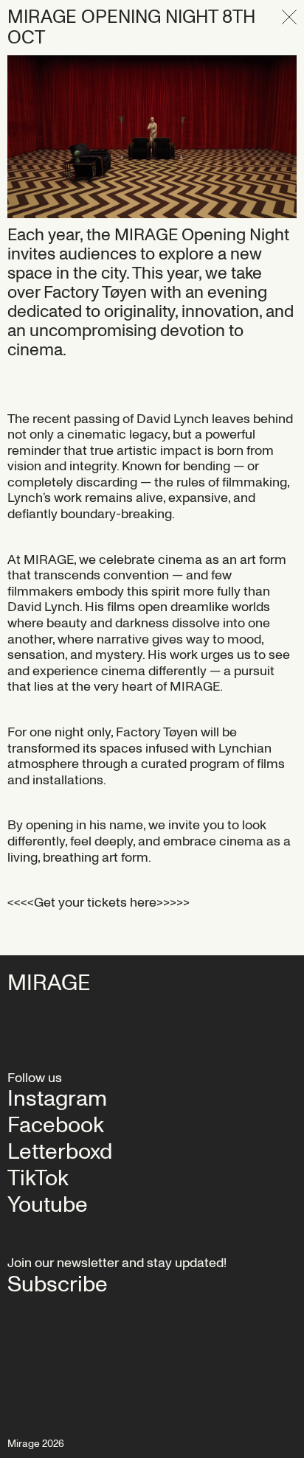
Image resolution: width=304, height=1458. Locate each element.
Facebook (55, 1125)
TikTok (38, 1178)
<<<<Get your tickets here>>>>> (98, 902)
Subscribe (57, 1285)
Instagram (57, 1099)
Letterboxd (59, 1152)
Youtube (47, 1205)
